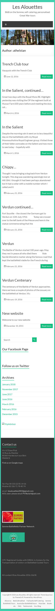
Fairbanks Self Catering (35, 601)
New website (12, 313)
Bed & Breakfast (19, 601)
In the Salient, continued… (22, 90)
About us (8, 601)
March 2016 (8, 404)
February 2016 (9, 409)
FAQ (19, 606)
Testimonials (27, 606)
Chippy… (9, 167)
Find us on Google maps (12, 463)
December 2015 (10, 414)
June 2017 (7, 394)
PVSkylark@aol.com (31, 493)
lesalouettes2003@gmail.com (21, 491)
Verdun (8, 243)
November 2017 (10, 389)
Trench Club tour (15, 64)
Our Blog (37, 606)
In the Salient (12, 127)
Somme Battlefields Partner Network (18, 526)
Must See (42, 603)
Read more (46, 76)
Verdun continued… (17, 207)
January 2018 (8, 384)
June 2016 (7, 399)
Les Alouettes (27, 7)
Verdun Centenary (16, 280)
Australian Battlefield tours (27, 603)
